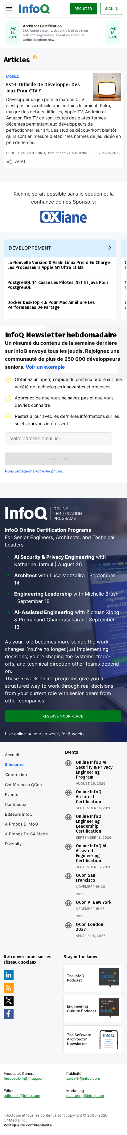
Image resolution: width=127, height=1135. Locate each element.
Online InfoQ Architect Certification (88, 797)
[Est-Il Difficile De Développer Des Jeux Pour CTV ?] (107, 87)
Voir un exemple (45, 367)
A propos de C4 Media (26, 833)
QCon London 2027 (89, 927)
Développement (30, 248)
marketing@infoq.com (85, 1095)
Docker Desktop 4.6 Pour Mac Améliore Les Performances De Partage (51, 305)
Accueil (12, 754)
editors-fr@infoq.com (22, 1095)
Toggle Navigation (8, 8)
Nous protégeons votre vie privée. (34, 471)
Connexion (16, 774)
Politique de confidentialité (28, 1125)
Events (11, 794)
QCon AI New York (93, 902)
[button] (58, 459)
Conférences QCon (23, 784)
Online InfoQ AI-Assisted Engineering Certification (92, 853)
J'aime (20, 161)
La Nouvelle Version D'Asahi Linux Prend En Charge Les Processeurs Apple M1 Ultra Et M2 (58, 265)
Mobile (12, 76)
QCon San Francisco (85, 878)
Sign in (112, 8)
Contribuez (15, 804)
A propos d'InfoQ (21, 824)
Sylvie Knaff (78, 153)
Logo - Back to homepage (34, 8)
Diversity (13, 843)
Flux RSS (35, 57)
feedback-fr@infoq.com (24, 1078)
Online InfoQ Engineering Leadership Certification (88, 824)
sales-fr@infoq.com (83, 1078)
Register (83, 8)
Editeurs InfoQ (19, 814)
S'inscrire (14, 764)
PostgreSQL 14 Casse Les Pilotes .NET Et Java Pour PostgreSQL (58, 285)
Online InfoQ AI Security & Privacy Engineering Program (94, 770)
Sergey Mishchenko (25, 153)
